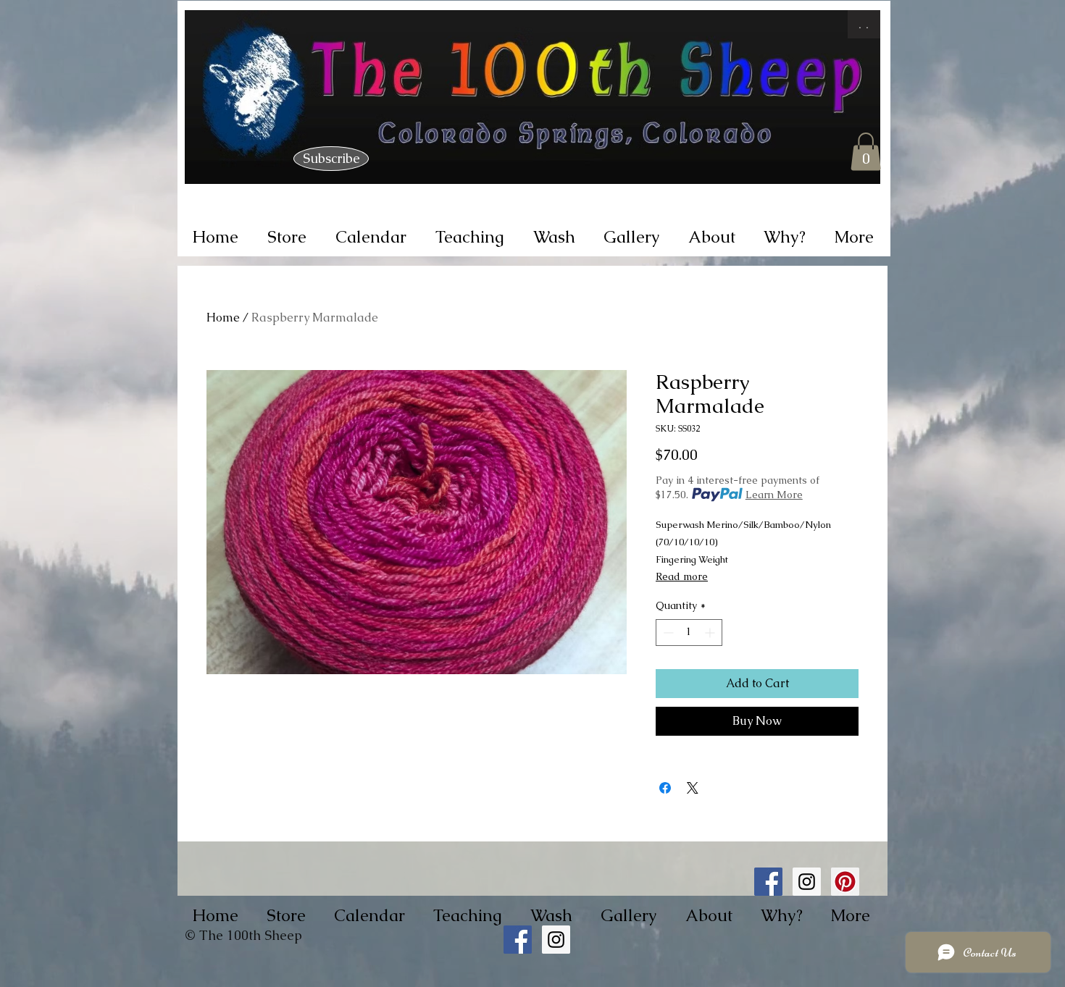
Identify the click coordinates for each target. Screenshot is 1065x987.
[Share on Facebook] (665, 788)
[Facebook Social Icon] (768, 882)
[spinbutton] (689, 632)
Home (223, 317)
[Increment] (711, 632)
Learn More (774, 494)
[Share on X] (692, 788)
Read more (682, 576)
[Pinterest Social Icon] (845, 882)
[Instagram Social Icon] (807, 882)
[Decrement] (667, 632)
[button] (866, 152)
